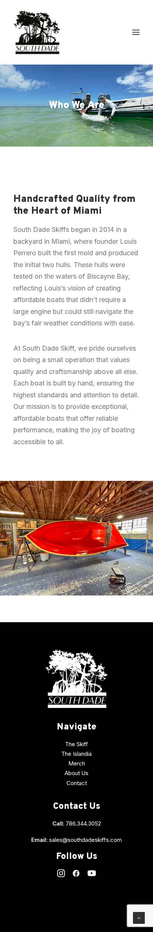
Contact (76, 783)
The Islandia (76, 753)
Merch (76, 763)
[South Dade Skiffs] (37, 32)
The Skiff (76, 744)
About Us (76, 773)
